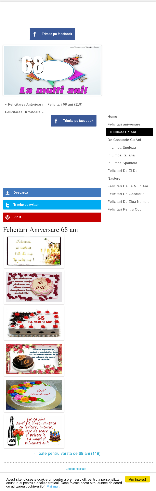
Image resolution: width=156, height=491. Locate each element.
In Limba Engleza (122, 147)
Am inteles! (137, 479)
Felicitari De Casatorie (126, 194)
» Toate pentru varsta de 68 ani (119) (67, 453)
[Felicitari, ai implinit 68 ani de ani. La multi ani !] (34, 251)
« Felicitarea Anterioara (24, 104)
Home (112, 116)
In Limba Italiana (121, 155)
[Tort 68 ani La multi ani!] (34, 323)
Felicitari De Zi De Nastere (123, 174)
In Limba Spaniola (122, 163)
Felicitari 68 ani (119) (65, 104)
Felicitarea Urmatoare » (24, 112)
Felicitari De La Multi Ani (128, 186)
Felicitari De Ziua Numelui (129, 201)
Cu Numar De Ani (122, 132)
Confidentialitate (76, 469)
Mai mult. (54, 486)
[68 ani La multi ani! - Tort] (34, 395)
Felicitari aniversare (124, 124)
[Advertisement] (78, 14)
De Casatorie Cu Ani (124, 140)
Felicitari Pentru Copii (126, 209)
